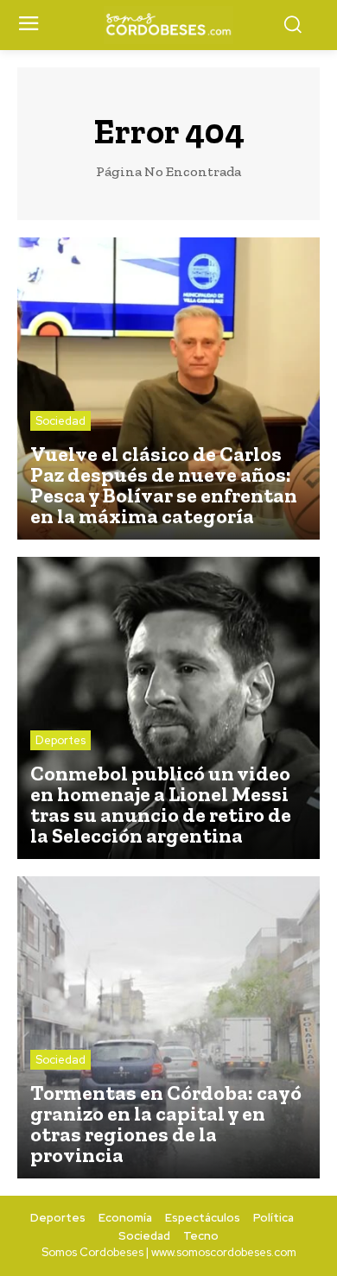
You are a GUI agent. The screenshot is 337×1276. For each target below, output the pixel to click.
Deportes (60, 740)
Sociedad (60, 421)
